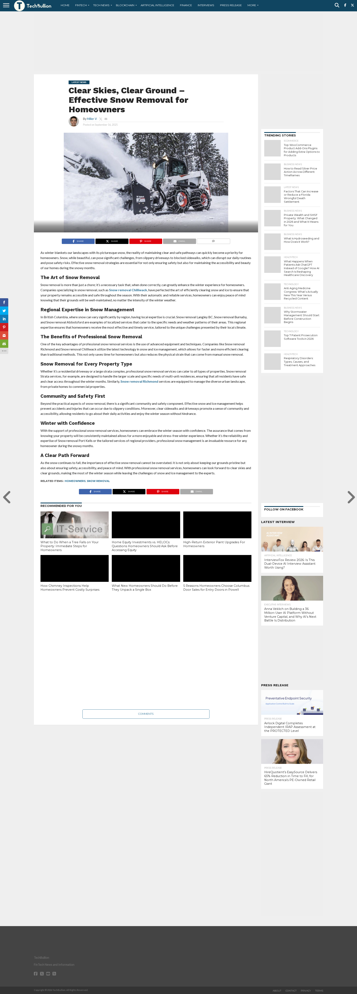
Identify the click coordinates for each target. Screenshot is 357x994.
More (252, 5)
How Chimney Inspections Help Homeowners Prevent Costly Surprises (69, 588)
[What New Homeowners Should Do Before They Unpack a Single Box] (146, 575)
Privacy (306, 990)
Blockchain (125, 5)
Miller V (92, 119)
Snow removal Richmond (139, 381)
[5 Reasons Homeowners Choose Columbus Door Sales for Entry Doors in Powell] (217, 575)
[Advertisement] (178, 42)
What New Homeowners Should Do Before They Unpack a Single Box (145, 588)
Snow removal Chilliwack (128, 290)
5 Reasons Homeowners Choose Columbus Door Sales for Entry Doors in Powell (216, 588)
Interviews (206, 5)
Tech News (101, 5)
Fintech (81, 5)
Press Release (231, 5)
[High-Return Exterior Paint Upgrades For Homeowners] (217, 531)
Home (65, 5)
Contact (291, 990)
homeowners (75, 481)
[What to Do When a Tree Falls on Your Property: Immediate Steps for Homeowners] (74, 531)
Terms (319, 990)
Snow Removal (98, 481)
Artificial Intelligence (157, 5)
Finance (186, 5)
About (277, 990)
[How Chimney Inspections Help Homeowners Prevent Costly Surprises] (74, 575)
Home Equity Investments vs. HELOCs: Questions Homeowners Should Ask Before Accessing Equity (145, 546)
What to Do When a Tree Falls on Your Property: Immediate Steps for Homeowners (69, 546)
